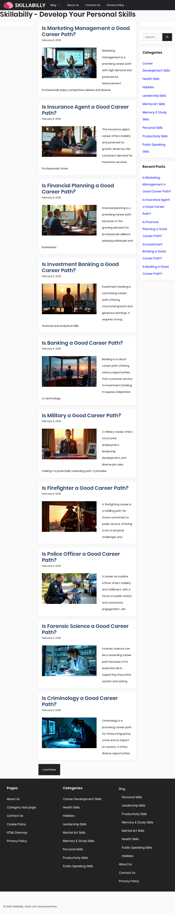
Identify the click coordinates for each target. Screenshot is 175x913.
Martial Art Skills (154, 104)
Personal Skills (153, 128)
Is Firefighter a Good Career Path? (85, 488)
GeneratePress (47, 906)
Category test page (21, 807)
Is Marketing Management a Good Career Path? (86, 31)
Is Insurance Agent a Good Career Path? (85, 110)
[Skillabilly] (24, 5)
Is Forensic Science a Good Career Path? (85, 629)
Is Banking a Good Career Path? (82, 343)
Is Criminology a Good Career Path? (80, 701)
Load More (49, 769)
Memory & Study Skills (78, 841)
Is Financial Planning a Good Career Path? (78, 188)
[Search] (167, 37)
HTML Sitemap (17, 833)
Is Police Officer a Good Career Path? (81, 557)
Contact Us (93, 5)
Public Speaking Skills (78, 866)
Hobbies (148, 87)
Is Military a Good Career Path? (81, 415)
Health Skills (151, 79)
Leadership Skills (154, 96)
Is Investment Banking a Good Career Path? (80, 267)
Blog (53, 5)
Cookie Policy (16, 824)
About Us (73, 5)
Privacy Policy (115, 5)
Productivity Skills (155, 136)
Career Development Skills (82, 799)
